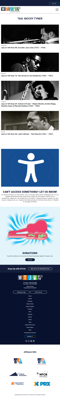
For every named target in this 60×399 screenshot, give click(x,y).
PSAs (30, 311)
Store (30, 322)
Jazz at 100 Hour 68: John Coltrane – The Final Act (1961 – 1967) (27, 134)
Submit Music (30, 327)
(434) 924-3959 (33, 282)
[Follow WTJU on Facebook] (29, 341)
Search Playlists (30, 306)
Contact (30, 298)
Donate (54, 3)
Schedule (30, 301)
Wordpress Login (21, 292)
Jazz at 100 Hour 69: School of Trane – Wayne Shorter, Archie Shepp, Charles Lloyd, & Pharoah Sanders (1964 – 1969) (28, 105)
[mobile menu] (57, 9)
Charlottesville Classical (30, 332)
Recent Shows (30, 304)
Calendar (30, 309)
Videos (30, 319)
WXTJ (30, 330)
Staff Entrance (38, 292)
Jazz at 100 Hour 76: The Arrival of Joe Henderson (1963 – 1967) (27, 76)
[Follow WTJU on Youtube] (34, 341)
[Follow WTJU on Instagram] (26, 341)
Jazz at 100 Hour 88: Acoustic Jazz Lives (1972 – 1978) (23, 47)
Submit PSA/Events (30, 325)
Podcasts (30, 314)
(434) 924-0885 (33, 284)
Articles (30, 317)
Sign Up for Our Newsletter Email (40, 268)
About (30, 296)
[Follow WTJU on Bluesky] (31, 341)
